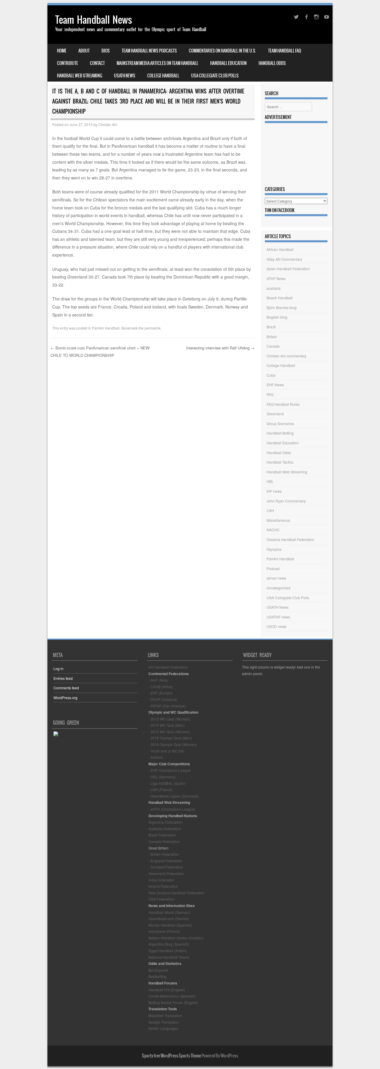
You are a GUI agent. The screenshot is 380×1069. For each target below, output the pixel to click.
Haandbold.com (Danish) (168, 918)
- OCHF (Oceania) (163, 699)
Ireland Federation (163, 886)
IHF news (274, 491)
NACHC (273, 529)
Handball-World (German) (169, 912)
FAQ (270, 394)
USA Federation (161, 898)
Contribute (67, 63)
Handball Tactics (280, 461)
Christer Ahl (107, 124)
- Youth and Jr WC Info (166, 750)
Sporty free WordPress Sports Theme (171, 1055)
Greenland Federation (166, 873)
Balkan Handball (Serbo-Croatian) (176, 937)
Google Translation (163, 1022)
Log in (58, 668)
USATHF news (278, 616)
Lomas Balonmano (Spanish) (172, 995)
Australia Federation (164, 828)
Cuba (271, 375)
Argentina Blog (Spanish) (168, 943)
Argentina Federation (165, 822)
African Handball (280, 249)
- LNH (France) (160, 789)
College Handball (163, 75)
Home (61, 50)
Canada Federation (164, 841)
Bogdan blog (277, 316)
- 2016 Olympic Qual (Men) (170, 737)
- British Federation (163, 854)
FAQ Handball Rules (283, 404)
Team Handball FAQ (284, 50)
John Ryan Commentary (286, 500)
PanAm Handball (106, 327)
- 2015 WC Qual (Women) (169, 731)
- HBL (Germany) (162, 776)
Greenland (275, 413)
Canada (273, 346)
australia (274, 288)
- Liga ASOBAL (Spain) (167, 783)
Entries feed (63, 678)
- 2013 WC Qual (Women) (169, 718)
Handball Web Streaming (79, 75)
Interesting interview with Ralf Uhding (220, 348)
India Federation (161, 879)
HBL (270, 481)
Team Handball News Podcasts (149, 50)
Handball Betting (280, 432)
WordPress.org (65, 697)
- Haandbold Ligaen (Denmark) (173, 795)
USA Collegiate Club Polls (215, 75)
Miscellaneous (278, 520)
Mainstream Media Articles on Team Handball (157, 63)
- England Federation (165, 860)
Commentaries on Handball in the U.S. (222, 50)
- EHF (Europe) (160, 692)
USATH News (124, 75)
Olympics (274, 549)
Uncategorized (278, 587)
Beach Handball (280, 297)
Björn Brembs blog (282, 307)
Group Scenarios (280, 423)
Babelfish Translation (165, 1015)
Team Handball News (93, 19)
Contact (97, 63)
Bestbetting (157, 976)
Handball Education (228, 63)
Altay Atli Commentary (284, 259)
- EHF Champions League (169, 770)
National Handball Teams (168, 957)
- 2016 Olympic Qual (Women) (172, 744)
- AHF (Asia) (158, 680)
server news (276, 577)
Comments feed (66, 687)
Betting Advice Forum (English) (173, 1002)
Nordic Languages (163, 1028)
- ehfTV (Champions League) (171, 809)
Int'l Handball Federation (168, 666)
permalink (153, 327)
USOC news (276, 626)
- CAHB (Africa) (160, 686)
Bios (106, 50)
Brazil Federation (162, 834)
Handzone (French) (164, 931)
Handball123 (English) (166, 989)
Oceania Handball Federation (290, 539)
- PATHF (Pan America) (167, 705)
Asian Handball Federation (288, 268)
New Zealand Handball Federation (176, 892)
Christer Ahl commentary (286, 355)
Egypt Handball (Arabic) (167, 950)
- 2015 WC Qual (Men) (166, 725)
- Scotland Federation (165, 866)
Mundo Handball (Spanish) (170, 925)
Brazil (271, 326)
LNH (270, 510)
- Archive (155, 757)
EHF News (275, 384)
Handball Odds (272, 63)
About (84, 50)
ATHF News (276, 278)
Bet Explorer (158, 970)
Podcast (273, 568)
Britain (272, 336)
